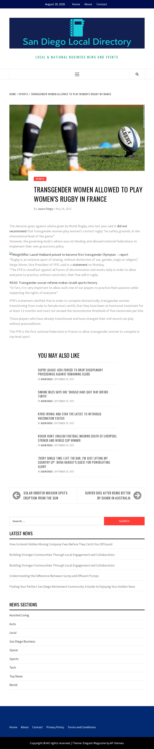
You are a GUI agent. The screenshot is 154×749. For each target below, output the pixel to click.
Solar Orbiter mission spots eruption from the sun (45, 495)
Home (76, 4)
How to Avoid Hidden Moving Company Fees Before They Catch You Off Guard (60, 544)
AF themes (117, 743)
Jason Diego (46, 209)
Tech (12, 667)
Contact (102, 4)
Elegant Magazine (94, 743)
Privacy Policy (55, 727)
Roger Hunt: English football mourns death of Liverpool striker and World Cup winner (77, 438)
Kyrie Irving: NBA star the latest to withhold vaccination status (69, 416)
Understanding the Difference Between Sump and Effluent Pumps (54, 576)
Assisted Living (19, 615)
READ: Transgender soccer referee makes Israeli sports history (53, 282)
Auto (12, 624)
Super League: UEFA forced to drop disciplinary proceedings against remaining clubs (70, 372)
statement (80, 264)
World (13, 685)
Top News (16, 676)
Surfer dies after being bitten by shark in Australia (108, 495)
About (88, 4)
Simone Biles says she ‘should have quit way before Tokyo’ (73, 394)
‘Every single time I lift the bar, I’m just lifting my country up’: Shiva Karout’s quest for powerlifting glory (74, 462)
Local (13, 633)
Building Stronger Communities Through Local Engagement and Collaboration (62, 555)
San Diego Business (22, 641)
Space (13, 650)
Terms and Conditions (82, 727)
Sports (40, 178)
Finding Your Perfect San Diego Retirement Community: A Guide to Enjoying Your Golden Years (72, 587)
